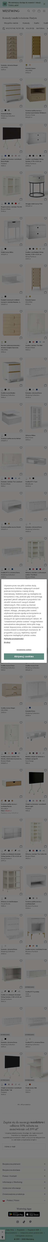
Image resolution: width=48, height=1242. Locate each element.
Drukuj (7, 642)
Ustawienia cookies (24, 650)
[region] (24, 621)
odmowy (17, 632)
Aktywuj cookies (24, 656)
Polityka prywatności (14, 638)
